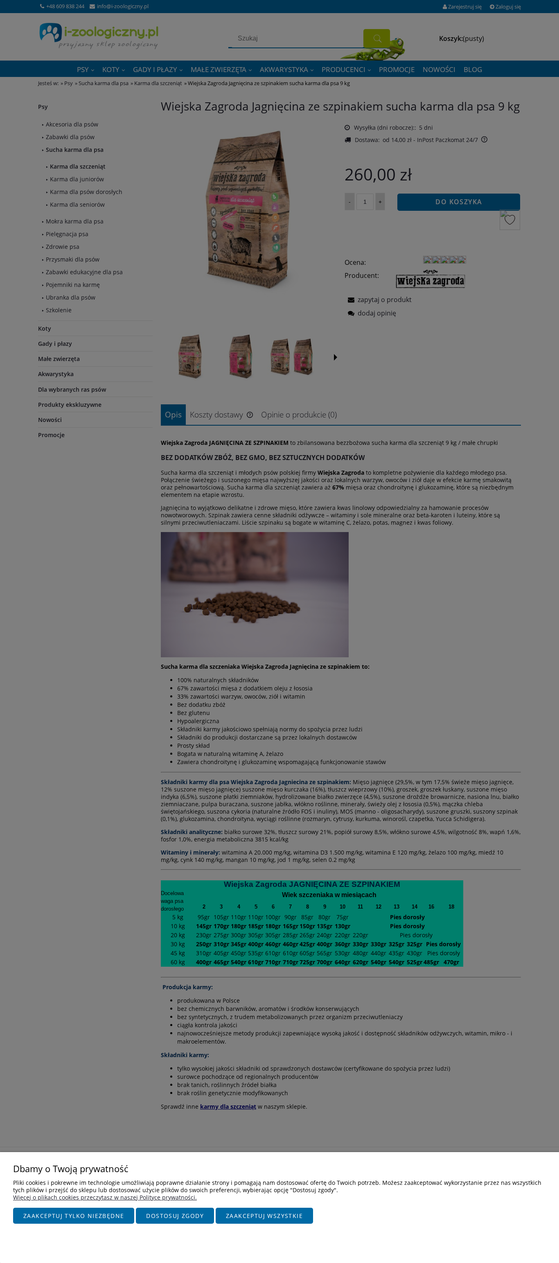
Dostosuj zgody (175, 1216)
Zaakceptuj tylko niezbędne (73, 1216)
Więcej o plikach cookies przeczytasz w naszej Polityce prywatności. (105, 1197)
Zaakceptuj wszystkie (264, 1216)
